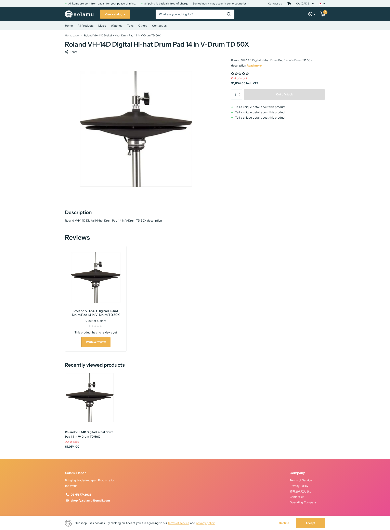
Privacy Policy (299, 485)
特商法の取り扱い (301, 491)
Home (69, 25)
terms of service (178, 523)
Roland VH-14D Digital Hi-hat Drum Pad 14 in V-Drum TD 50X (89, 434)
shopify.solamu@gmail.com (90, 500)
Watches (116, 25)
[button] (240, 73)
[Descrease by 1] (240, 98)
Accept (310, 523)
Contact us (275, 3)
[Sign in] (311, 14)
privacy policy (205, 523)
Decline (284, 523)
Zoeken (228, 14)
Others (142, 25)
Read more (254, 65)
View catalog (114, 14)
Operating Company (303, 502)
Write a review (96, 342)
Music (102, 25)
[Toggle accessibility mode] (289, 3)
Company (297, 473)
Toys (130, 25)
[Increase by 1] (240, 90)
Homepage (72, 35)
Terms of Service (301, 480)
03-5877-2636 (81, 494)
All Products (85, 25)
